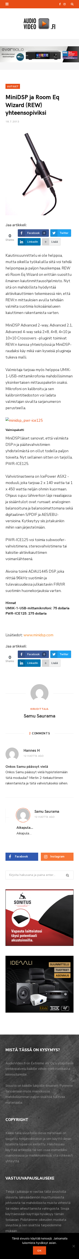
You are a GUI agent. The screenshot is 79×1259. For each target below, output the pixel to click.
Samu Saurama (39, 715)
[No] (73, 1246)
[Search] (72, 4)
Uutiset (12, 86)
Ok (39, 1250)
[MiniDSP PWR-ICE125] (24, 420)
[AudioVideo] (39, 24)
